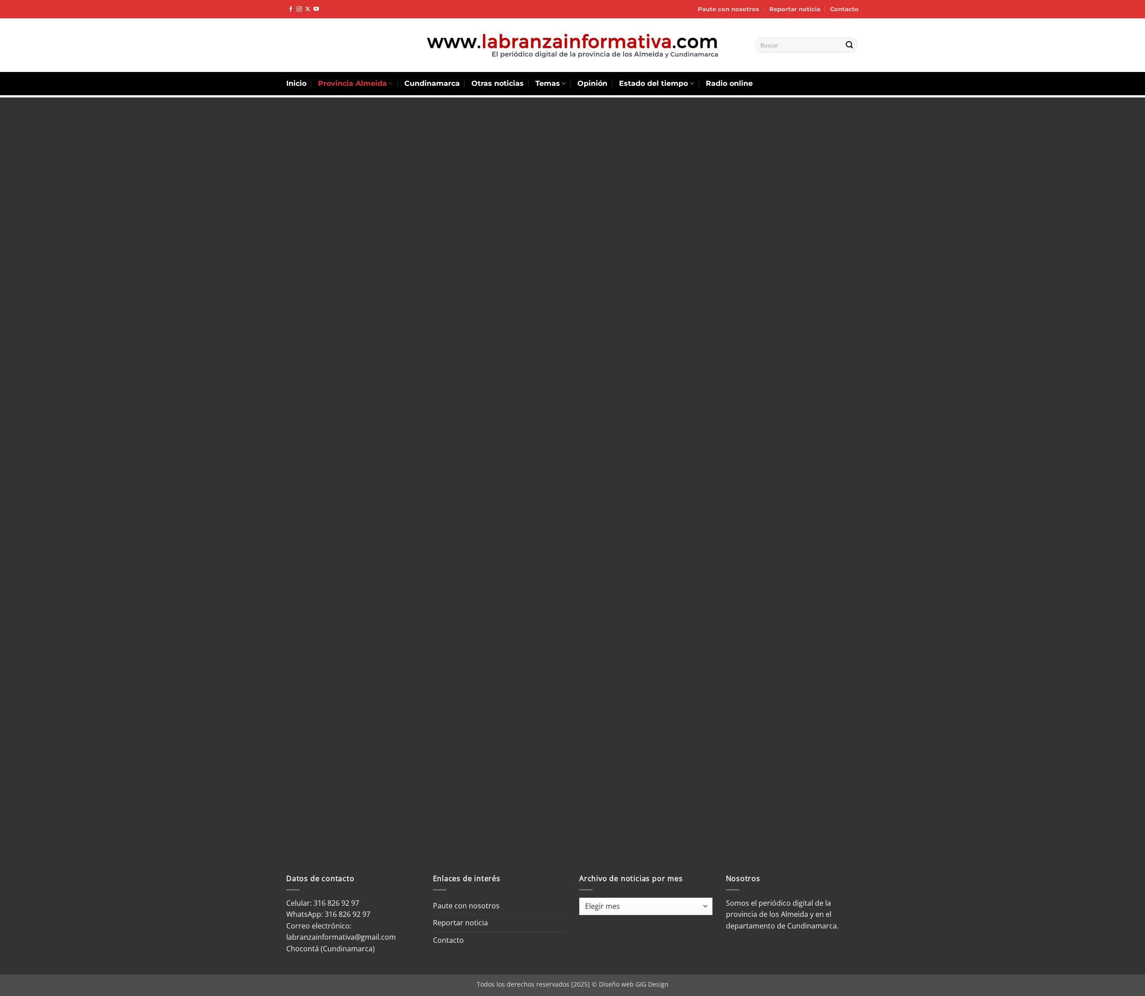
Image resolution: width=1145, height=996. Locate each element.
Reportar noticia (794, 9)
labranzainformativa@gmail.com (341, 937)
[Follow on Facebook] (290, 9)
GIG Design (652, 984)
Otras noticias (497, 83)
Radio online (729, 83)
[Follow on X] (307, 9)
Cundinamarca (432, 83)
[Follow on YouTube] (316, 9)
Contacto (844, 9)
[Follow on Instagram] (299, 9)
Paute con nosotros (728, 9)
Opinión (592, 83)
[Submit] (849, 45)
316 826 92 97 (347, 914)
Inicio (296, 83)
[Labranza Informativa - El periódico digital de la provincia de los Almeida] (572, 45)
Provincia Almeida (352, 83)
